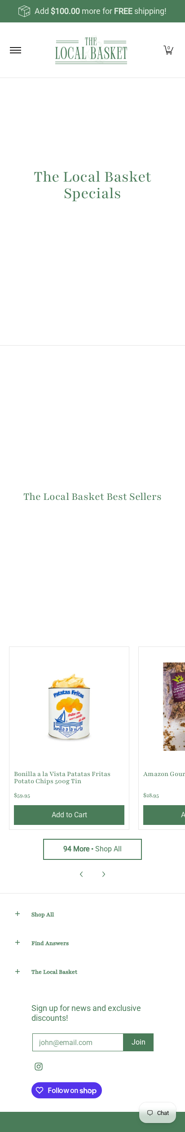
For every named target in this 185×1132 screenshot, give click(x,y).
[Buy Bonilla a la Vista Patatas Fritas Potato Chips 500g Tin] (69, 706)
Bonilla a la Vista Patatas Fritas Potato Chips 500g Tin (62, 777)
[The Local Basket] (91, 50)
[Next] (103, 874)
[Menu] (15, 50)
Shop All (92, 849)
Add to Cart (69, 815)
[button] (17, 915)
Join (138, 1042)
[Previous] (82, 874)
